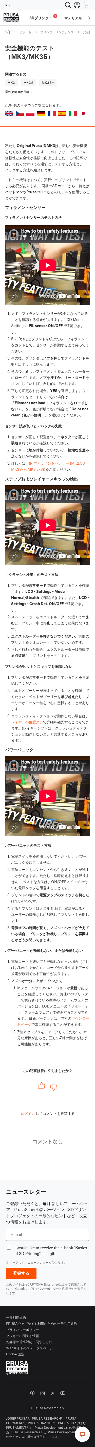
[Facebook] (32, 1393)
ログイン (28, 1113)
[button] (9, 113)
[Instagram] (43, 1393)
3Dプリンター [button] (42, 17)
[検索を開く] (68, 5)
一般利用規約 (16, 1317)
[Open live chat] (82, 1434)
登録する (21, 1273)
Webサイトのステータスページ (29, 1348)
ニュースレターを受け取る (45, 1262)
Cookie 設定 (15, 1354)
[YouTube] (63, 1393)
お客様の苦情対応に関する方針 (29, 1342)
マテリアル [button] (73, 17)
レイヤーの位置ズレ (27, 722)
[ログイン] (77, 5)
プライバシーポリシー (44, 1289)
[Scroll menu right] (89, 17)
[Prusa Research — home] (11, 18)
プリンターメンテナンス (57, 32)
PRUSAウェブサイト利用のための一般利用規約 (41, 1323)
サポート (25, 32)
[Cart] (87, 5)
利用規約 (68, 1289)
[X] (53, 1393)
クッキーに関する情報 (22, 1336)
